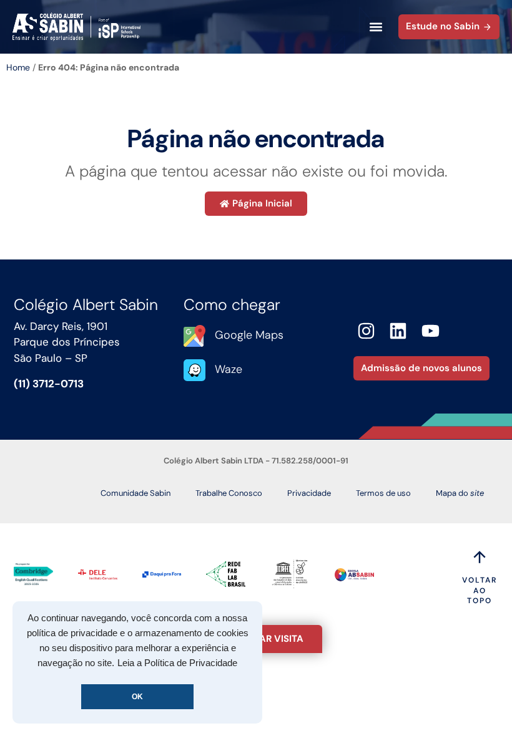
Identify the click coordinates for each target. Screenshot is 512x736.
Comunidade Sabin (135, 493)
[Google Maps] (194, 336)
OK (137, 696)
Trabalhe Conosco (228, 493)
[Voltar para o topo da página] (480, 557)
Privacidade (309, 493)
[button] (375, 27)
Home (18, 67)
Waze (228, 369)
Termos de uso (383, 493)
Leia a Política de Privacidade (177, 663)
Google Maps (249, 334)
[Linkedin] (398, 331)
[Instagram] (366, 331)
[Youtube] (430, 331)
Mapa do (460, 493)
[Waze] (194, 370)
